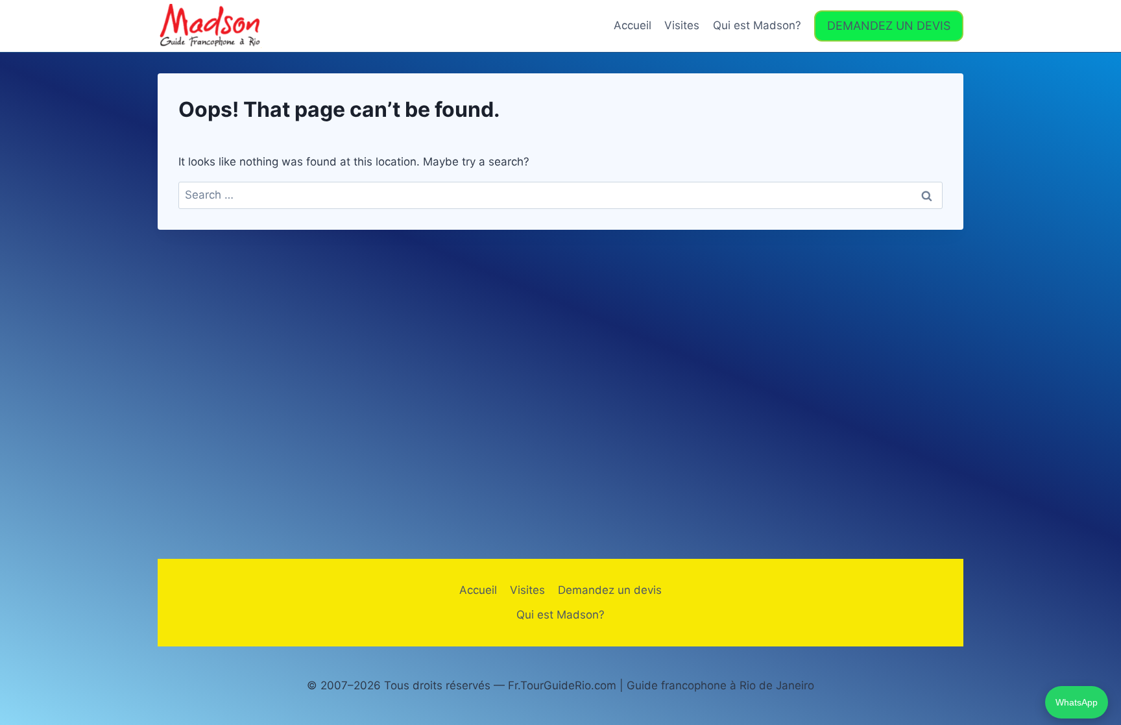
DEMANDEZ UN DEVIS (888, 25)
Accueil (632, 25)
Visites (681, 25)
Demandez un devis (610, 590)
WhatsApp (1076, 702)
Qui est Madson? (757, 25)
